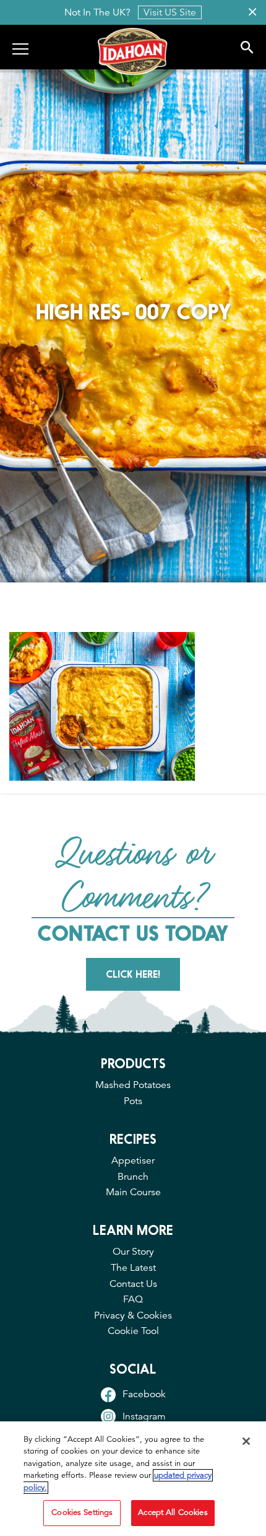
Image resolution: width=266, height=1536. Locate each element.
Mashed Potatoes (133, 1085)
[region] (133, 1478)
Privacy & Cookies (133, 1315)
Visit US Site (170, 12)
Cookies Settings (82, 1512)
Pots (133, 1101)
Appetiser (133, 1160)
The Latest (133, 1268)
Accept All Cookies (172, 1512)
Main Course (133, 1192)
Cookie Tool (133, 1331)
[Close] (246, 1441)
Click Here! (133, 974)
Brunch (133, 1176)
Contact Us (133, 1284)
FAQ (133, 1299)
